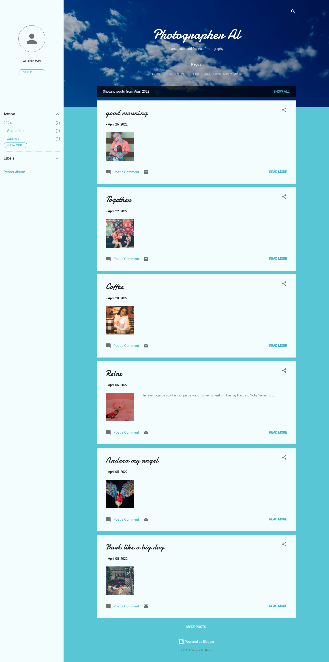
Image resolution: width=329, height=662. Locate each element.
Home (156, 74)
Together (118, 199)
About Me (177, 74)
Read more (278, 172)
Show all (281, 91)
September (16, 131)
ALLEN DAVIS (32, 61)
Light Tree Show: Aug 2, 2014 (217, 74)
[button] (284, 110)
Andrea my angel (132, 460)
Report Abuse (14, 172)
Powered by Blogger (199, 642)
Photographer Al (196, 34)
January (13, 138)
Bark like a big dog (135, 546)
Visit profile (32, 72)
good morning (127, 112)
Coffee (115, 286)
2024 (8, 123)
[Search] (293, 12)
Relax (114, 373)
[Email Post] (146, 174)
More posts (196, 627)
